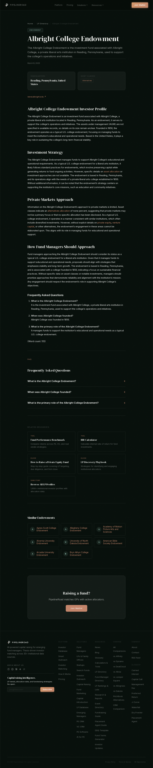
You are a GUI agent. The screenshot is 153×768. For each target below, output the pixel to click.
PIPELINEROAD (18, 5)
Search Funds (83, 670)
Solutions (81, 5)
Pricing (70, 5)
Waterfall (136, 707)
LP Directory (42, 24)
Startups (80, 665)
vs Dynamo (118, 661)
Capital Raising (84, 684)
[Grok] (24, 669)
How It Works (64, 674)
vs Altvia (117, 672)
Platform (58, 5)
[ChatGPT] (12, 669)
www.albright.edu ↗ (36, 97)
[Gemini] (20, 669)
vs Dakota (118, 691)
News (97, 647)
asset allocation (112, 171)
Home (30, 24)
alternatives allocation (59, 210)
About (134, 647)
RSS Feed (136, 658)
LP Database (82, 707)
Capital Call (137, 679)
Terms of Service (125, 762)
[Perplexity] (8, 669)
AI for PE (81, 737)
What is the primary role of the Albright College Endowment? (63, 402)
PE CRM (80, 721)
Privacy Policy (110, 762)
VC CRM (80, 726)
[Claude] (16, 669)
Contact (135, 652)
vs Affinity (117, 656)
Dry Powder (137, 712)
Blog (97, 652)
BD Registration (140, 762)
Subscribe (47, 689)
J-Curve (135, 702)
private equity (104, 222)
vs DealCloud (119, 666)
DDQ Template (101, 730)
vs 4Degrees (119, 686)
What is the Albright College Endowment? (51, 381)
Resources (97, 5)
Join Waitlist (139, 5)
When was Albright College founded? (49, 392)
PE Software (82, 732)
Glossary (99, 658)
